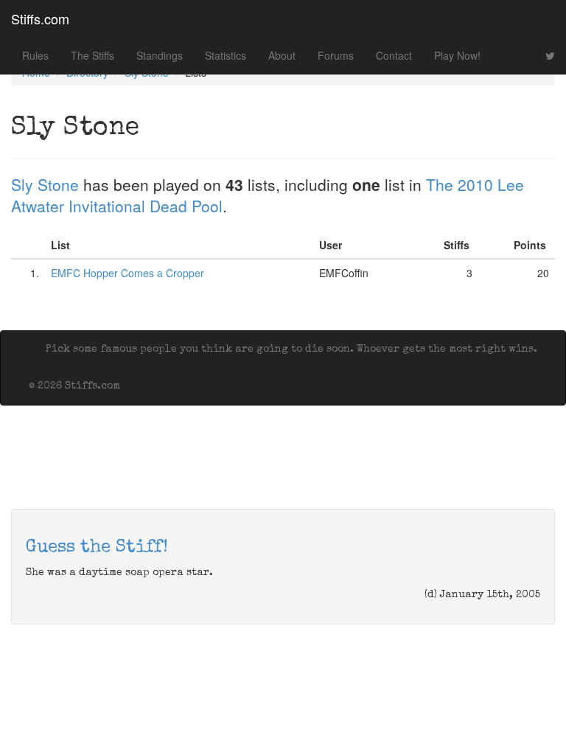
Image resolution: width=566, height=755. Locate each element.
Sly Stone (45, 184)
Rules (35, 55)
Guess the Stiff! (97, 548)
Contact (394, 55)
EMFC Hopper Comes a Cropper (127, 272)
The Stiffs (92, 55)
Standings (159, 55)
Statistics (225, 55)
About (282, 55)
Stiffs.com (40, 18)
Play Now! (457, 55)
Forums (336, 55)
